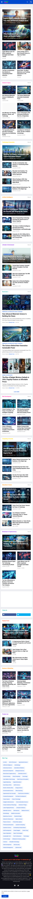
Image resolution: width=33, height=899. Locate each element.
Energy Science (19, 787)
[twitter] (24, 614)
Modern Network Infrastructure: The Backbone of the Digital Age (21, 188)
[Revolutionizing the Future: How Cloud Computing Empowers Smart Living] (7, 469)
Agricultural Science (23, 762)
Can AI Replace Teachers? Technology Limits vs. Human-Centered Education (20, 514)
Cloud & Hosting (6, 776)
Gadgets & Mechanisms (8, 802)
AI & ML (5, 762)
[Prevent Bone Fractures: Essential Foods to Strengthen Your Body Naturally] (7, 268)
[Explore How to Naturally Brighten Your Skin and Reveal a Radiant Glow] (7, 283)
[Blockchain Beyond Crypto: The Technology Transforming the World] (9, 556)
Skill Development (7, 830)
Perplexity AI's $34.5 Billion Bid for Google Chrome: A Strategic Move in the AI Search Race (22, 235)
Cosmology (24, 776)
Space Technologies (18, 833)
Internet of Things (22, 804)
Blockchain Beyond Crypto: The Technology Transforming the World (9, 563)
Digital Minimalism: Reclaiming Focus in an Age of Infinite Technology (16, 258)
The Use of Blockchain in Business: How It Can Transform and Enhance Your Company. (8, 583)
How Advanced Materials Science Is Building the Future (8, 97)
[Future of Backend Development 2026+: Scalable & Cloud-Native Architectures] (9, 421)
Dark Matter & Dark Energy (9, 779)
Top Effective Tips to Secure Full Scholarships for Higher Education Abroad (15, 497)
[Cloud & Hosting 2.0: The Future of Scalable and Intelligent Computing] (9, 403)
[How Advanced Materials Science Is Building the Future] (9, 90)
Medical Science (25, 810)
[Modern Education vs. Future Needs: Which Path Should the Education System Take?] (7, 523)
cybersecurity (18, 847)
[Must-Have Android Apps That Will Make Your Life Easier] (7, 276)
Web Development (7, 844)
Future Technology (16, 799)
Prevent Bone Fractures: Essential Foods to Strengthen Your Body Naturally (21, 267)
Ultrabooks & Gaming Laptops (18, 839)
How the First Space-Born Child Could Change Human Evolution (20, 475)
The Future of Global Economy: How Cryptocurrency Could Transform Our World (15, 633)
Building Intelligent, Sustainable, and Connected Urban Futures (16, 155)
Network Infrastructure (8, 819)
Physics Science (7, 821)
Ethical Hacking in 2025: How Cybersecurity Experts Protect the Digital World (21, 180)
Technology (26, 836)
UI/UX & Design (6, 839)
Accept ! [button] (5, 896)
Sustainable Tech (7, 836)
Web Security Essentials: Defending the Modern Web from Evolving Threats (24, 410)
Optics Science (19, 819)
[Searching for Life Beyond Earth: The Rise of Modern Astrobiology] (24, 124)
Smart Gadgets (17, 830)
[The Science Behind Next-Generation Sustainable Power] (24, 90)
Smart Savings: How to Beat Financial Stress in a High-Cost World (23, 53)
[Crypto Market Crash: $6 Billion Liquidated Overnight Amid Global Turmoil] (9, 46)
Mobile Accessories (15, 813)
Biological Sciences (20, 770)
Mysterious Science (7, 816)
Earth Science (17, 784)
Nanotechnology (17, 816)
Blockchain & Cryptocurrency (9, 773)
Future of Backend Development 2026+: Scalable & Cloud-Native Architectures (8, 429)
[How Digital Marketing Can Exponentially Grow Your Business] (24, 694)
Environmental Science (8, 790)
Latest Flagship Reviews (8, 807)
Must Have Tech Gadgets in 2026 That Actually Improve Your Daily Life (23, 728)
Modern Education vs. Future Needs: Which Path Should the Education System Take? (22, 522)
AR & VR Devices (12, 762)
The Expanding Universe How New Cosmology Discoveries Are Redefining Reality (9, 132)
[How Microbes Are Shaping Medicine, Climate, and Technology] (9, 107)
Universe (5, 841)
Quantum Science (7, 827)
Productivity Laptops (17, 821)
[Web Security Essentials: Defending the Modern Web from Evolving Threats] (24, 403)
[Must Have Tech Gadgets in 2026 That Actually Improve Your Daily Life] (24, 721)
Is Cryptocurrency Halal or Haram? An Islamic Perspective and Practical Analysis (22, 643)
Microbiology (6, 813)
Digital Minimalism (17, 782)
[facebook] (9, 614)
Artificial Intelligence (7, 765)
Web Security (16, 844)
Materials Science (7, 810)
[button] (2, 2)
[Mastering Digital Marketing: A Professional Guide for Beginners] (24, 675)
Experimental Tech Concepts (9, 793)
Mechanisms (16, 810)
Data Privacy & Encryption (22, 779)
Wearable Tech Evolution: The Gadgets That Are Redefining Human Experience (20, 172)
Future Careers (6, 799)
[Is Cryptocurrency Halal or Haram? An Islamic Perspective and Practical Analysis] (7, 643)
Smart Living (25, 830)
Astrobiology (17, 765)
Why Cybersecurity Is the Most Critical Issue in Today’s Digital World (20, 659)
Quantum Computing (20, 824)
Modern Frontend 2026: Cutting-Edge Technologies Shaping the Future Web (24, 428)
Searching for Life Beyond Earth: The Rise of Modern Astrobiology (23, 131)
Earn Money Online (7, 784)
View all (29, 82)
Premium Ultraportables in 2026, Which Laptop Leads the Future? (8, 747)
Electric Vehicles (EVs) (8, 787)
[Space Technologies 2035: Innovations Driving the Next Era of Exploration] (24, 107)
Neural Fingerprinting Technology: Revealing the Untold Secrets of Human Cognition (21, 219)
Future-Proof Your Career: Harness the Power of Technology (21, 506)
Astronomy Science (7, 767)
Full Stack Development (21, 796)
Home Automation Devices (22, 802)
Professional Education (8, 824)
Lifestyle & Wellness (20, 807)
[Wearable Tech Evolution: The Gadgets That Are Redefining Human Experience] (7, 173)
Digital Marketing (7, 782)
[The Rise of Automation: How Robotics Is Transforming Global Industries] (9, 65)
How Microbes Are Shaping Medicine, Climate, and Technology (9, 114)
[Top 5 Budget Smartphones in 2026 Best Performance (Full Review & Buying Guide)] (24, 740)
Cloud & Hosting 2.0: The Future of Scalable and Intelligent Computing (8, 410)
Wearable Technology (14, 841)
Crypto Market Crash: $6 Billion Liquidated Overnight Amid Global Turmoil (8, 54)
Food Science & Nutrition (23, 793)
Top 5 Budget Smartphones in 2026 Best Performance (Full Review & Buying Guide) (24, 748)
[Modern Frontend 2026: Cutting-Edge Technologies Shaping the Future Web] (24, 421)
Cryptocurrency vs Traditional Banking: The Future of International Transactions (15, 544)
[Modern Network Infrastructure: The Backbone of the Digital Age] (7, 189)
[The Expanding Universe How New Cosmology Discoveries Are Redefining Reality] (9, 124)
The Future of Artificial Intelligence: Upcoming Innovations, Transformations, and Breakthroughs (22, 227)
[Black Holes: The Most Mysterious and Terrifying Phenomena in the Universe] (24, 65)
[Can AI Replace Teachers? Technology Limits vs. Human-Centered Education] (7, 515)
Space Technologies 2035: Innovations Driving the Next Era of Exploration (23, 114)
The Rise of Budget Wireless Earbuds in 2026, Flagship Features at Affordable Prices (15, 379)
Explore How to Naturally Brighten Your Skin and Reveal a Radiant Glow (15, 19)
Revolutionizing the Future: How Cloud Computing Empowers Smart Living (21, 468)
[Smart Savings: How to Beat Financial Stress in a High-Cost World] (24, 46)
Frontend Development (8, 796)
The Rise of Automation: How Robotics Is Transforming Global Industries (8, 73)
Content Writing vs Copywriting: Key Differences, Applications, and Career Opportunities (8, 702)
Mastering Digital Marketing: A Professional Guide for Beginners (23, 682)
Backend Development (8, 770)
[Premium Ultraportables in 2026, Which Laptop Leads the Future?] (9, 740)
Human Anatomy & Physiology (9, 804)
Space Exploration (7, 833)
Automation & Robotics (19, 767)
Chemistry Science (22, 773)
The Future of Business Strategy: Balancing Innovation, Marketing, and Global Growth (9, 683)
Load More (16, 391)
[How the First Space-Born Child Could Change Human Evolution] (7, 477)
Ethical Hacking (19, 790)
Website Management (8, 847)
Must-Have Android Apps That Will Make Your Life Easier (21, 274)
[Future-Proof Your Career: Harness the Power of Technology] (7, 508)
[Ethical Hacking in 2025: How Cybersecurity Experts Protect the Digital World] (7, 181)
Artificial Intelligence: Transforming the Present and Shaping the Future (15, 210)
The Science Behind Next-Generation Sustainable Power (23, 97)
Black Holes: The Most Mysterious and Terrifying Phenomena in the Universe (23, 73)
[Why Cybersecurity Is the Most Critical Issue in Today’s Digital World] (7, 660)
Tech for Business (17, 836)
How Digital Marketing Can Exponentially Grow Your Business (24, 701)
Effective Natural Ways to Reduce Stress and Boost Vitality (14, 35)
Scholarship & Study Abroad (19, 827)
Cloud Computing (16, 776)
